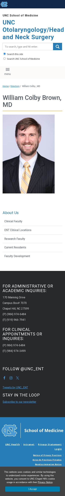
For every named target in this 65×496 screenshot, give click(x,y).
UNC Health (12, 444)
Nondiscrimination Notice (48, 464)
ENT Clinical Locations (17, 230)
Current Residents (15, 247)
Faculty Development (17, 256)
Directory (15, 86)
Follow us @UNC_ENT (17, 378)
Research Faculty (14, 238)
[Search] (57, 46)
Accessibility (15, 4)
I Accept (32, 489)
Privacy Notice (45, 482)
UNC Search (57, 4)
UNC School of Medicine (20, 15)
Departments (41, 4)
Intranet (28, 444)
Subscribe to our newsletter (19, 401)
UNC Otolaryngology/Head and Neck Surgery (32, 30)
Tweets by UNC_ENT (15, 387)
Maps (28, 4)
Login (58, 449)
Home (6, 86)
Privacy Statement (50, 444)
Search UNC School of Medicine (23, 58)
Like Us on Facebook (4, 378)
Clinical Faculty (13, 221)
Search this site (14, 54)
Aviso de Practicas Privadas (47, 460)
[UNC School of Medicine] (32, 430)
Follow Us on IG (11, 378)
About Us (11, 212)
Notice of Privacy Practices (47, 455)
